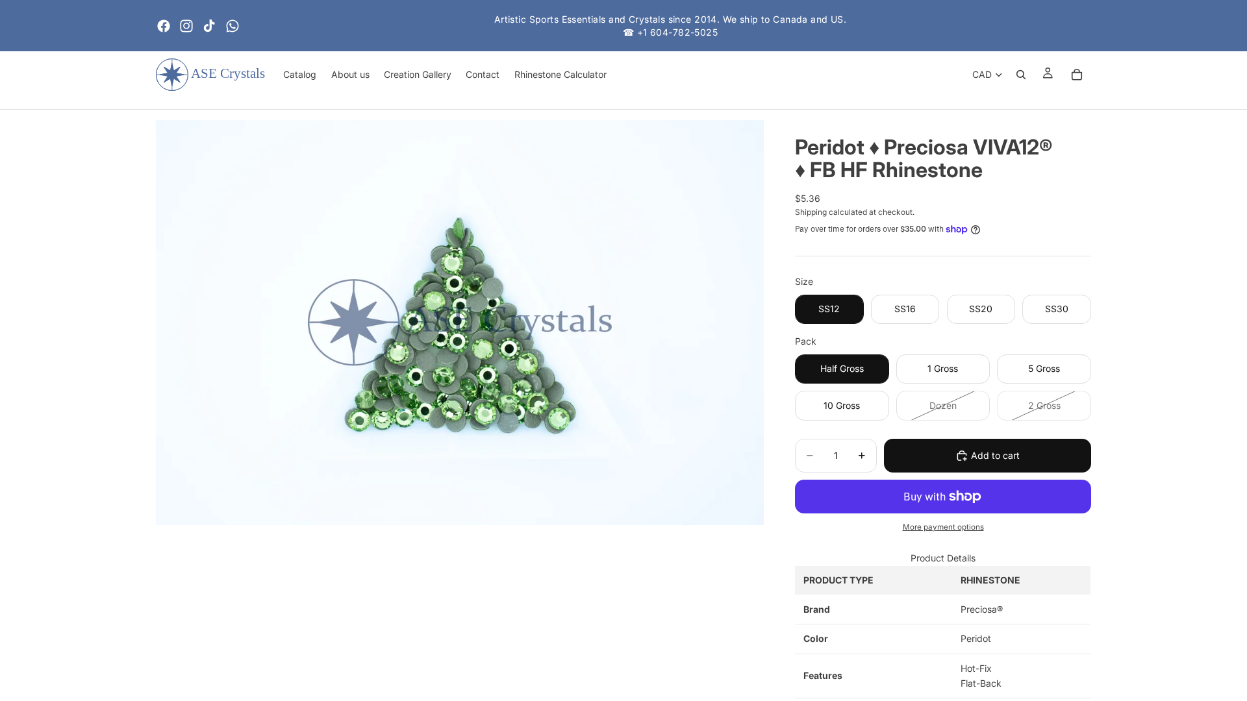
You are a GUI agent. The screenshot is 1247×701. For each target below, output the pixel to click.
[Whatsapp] (232, 26)
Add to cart (995, 455)
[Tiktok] (209, 26)
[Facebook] (163, 26)
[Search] (1021, 74)
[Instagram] (186, 26)
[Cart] (1077, 74)
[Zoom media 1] (460, 322)
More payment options (943, 527)
